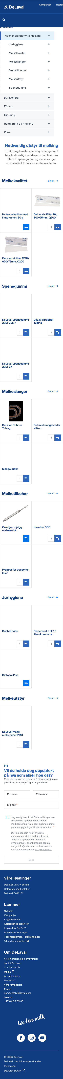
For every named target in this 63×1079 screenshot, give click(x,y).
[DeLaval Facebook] (20, 1038)
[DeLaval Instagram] (31, 1038)
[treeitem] (27, 61)
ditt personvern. (43, 849)
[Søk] (4, 20)
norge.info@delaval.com (24, 846)
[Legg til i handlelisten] (57, 227)
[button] (53, 181)
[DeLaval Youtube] (42, 1038)
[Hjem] (14, 6)
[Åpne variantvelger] (26, 227)
